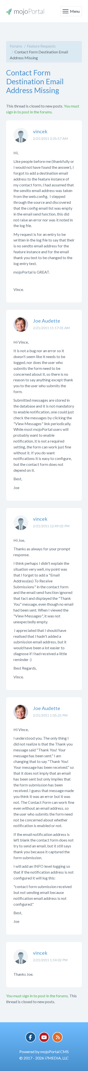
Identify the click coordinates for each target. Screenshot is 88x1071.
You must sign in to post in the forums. (37, 995)
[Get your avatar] (20, 139)
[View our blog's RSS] (57, 1037)
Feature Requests (41, 46)
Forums (16, 46)
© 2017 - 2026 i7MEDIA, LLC (44, 1058)
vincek (40, 131)
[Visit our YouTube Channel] (44, 1037)
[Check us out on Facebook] (30, 1037)
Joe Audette (46, 321)
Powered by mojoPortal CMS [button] (44, 1051)
